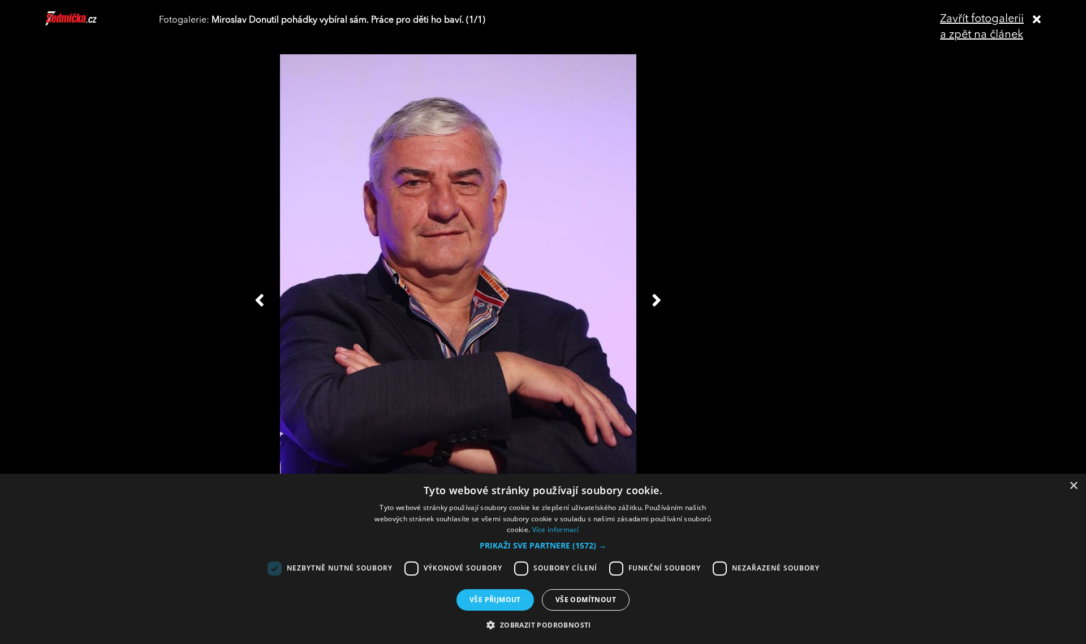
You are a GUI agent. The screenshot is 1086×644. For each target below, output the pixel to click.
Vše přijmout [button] (495, 599)
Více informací (555, 529)
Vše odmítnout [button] (585, 599)
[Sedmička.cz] (85, 23)
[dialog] (543, 559)
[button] (543, 545)
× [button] (1073, 486)
